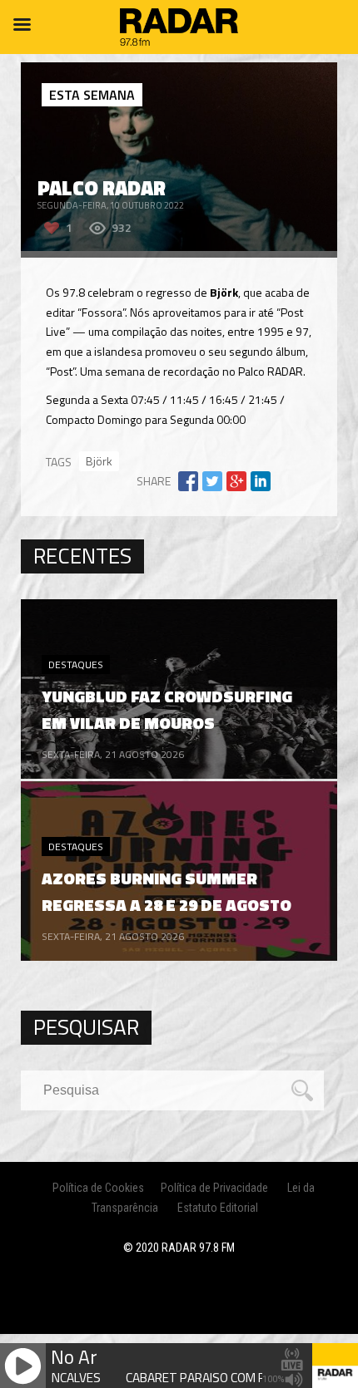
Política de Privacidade (214, 1187)
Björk (99, 461)
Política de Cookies (98, 1187)
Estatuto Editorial (217, 1207)
